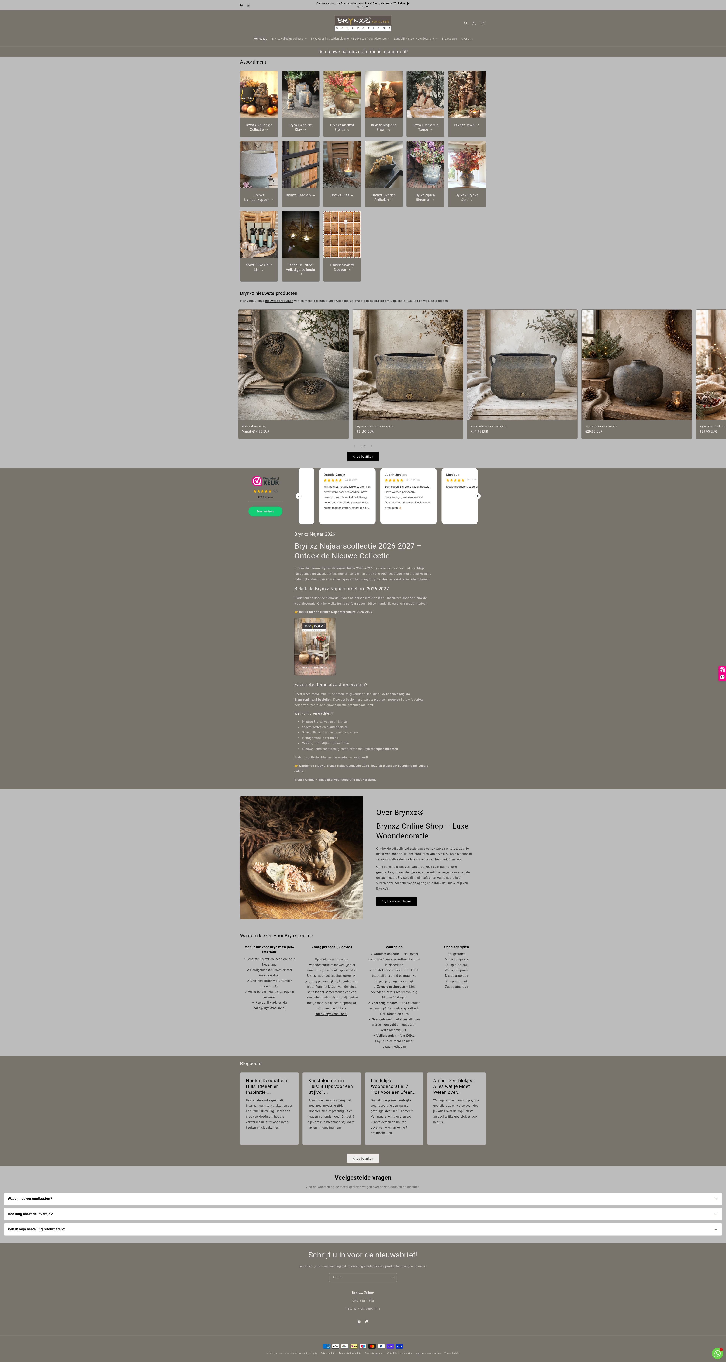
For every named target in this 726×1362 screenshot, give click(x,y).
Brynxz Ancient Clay (301, 127)
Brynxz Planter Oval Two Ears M (375, 426)
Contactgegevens (374, 1353)
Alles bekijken (363, 456)
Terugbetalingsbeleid (350, 1353)
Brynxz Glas (339, 195)
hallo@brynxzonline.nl (269, 1008)
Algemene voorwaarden (428, 1353)
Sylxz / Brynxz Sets (467, 197)
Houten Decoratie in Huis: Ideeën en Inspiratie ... (267, 1086)
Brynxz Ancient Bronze (342, 127)
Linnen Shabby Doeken (342, 267)
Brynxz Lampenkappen (256, 197)
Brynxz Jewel (464, 125)
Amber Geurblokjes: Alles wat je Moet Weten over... (454, 1086)
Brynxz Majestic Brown (383, 127)
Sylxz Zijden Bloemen (425, 197)
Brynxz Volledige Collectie (259, 127)
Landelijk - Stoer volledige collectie (300, 267)
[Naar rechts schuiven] (371, 446)
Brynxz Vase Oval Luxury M (601, 426)
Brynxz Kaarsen (298, 195)
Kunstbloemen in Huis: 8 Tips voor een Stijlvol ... (330, 1086)
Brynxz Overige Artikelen (384, 197)
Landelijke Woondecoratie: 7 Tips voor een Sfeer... (393, 1086)
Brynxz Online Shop (285, 1353)
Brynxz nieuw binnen (396, 901)
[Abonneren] (393, 1277)
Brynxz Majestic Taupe (425, 127)
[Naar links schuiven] (355, 446)
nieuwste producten (279, 301)
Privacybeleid (328, 1353)
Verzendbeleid (451, 1353)
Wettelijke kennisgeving (399, 1353)
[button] (289, 39)
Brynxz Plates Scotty (254, 426)
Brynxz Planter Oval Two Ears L (489, 426)
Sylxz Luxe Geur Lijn (259, 267)
